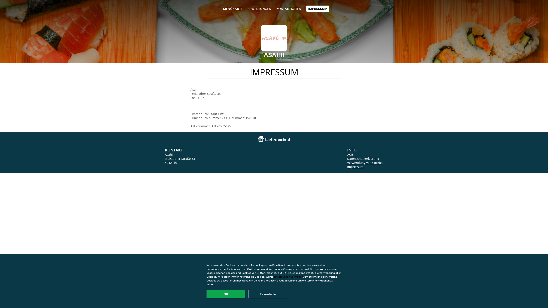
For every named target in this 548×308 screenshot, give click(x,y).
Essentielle (268, 294)
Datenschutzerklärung (363, 159)
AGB (350, 155)
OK (226, 294)
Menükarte (233, 8)
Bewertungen (259, 8)
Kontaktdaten (288, 8)
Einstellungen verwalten (288, 276)
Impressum (317, 8)
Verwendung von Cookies (365, 163)
